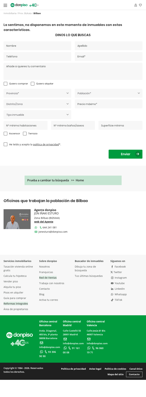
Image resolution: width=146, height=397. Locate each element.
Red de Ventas (48, 277)
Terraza (32, 133)
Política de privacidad (73, 368)
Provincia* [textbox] (12, 93)
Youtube (119, 283)
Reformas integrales (16, 303)
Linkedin (119, 288)
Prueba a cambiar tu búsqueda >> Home (55, 180)
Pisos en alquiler (13, 292)
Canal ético (135, 368)
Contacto (44, 288)
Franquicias (46, 272)
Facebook (120, 266)
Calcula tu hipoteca (15, 276)
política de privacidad (46, 144)
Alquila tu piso (12, 287)
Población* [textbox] (84, 93)
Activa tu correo (48, 300)
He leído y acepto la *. (35, 144)
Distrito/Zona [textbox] (14, 104)
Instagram (120, 277)
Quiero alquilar (44, 83)
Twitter (117, 272)
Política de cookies (115, 368)
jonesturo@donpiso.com (52, 231)
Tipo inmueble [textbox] (15, 115)
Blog (41, 294)
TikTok (118, 300)
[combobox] (37, 93)
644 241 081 (50, 227)
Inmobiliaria (10, 13)
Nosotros (44, 266)
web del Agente (43, 221)
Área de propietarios (16, 309)
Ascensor (14, 133)
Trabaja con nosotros (51, 283)
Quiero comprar (18, 83)
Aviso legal (95, 368)
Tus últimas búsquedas (89, 276)
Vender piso (11, 281)
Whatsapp (120, 294)
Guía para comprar (15, 298)
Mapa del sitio (116, 374)
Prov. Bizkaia (25, 13)
